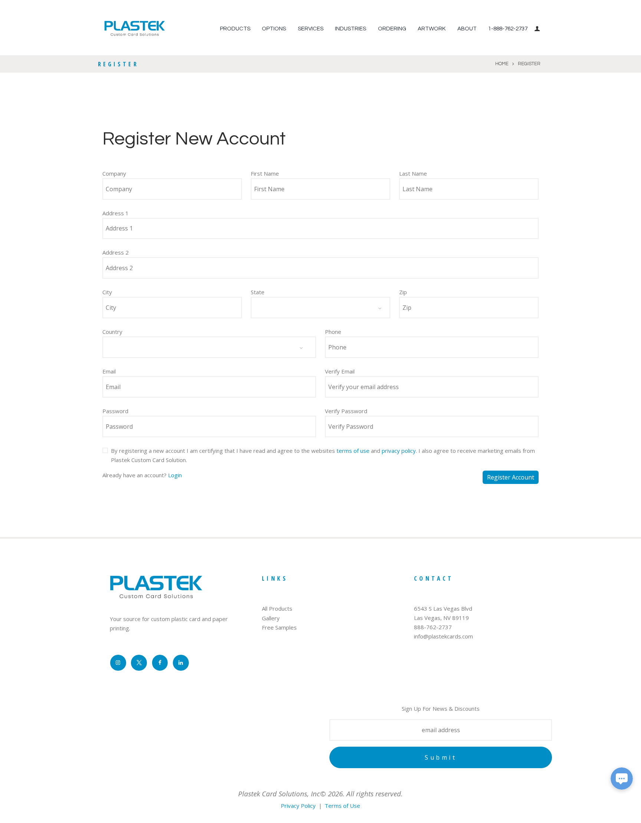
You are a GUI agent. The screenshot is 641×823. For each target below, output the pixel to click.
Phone (333, 331)
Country (112, 331)
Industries (350, 28)
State (257, 292)
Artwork (432, 28)
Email (109, 371)
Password (115, 411)
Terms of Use (342, 805)
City (107, 292)
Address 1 (115, 213)
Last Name (413, 173)
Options (274, 28)
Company (114, 173)
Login (175, 475)
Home (502, 63)
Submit (441, 757)
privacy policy (399, 450)
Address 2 (115, 252)
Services (310, 28)
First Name (265, 173)
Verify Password (346, 411)
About (467, 28)
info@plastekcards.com (443, 636)
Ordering (392, 28)
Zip (403, 292)
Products (235, 28)
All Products (277, 608)
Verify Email (340, 371)
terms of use (352, 450)
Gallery (271, 618)
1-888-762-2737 (507, 28)
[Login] (538, 28)
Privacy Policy (298, 805)
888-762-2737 (433, 627)
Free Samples (279, 627)
